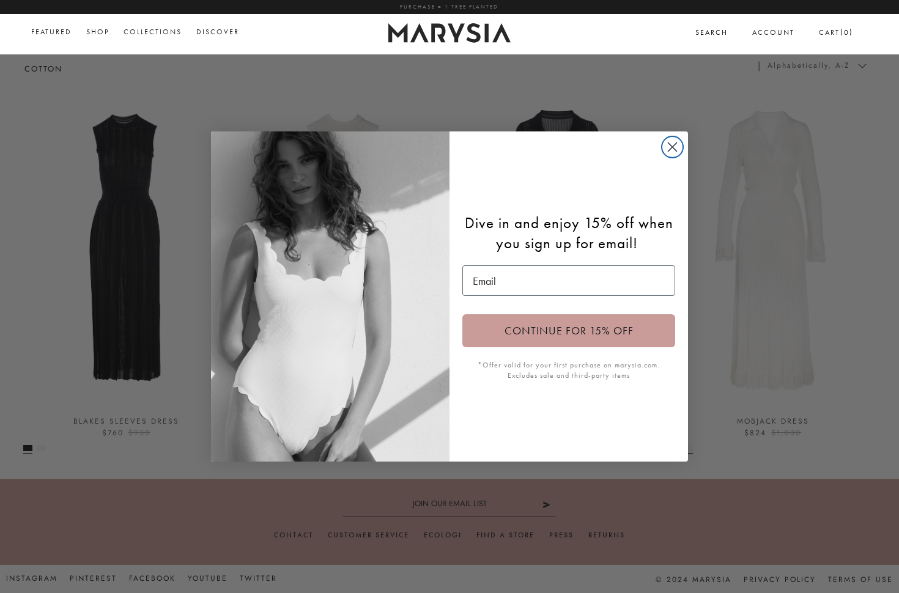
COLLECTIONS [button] (153, 32)
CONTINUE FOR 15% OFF (569, 330)
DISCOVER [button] (217, 32)
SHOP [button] (97, 32)
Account (773, 32)
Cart (836, 32)
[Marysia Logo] (449, 31)
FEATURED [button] (51, 32)
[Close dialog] (672, 147)
